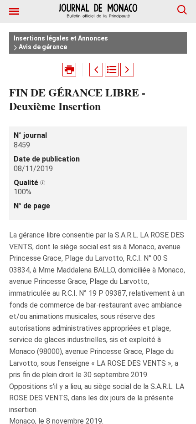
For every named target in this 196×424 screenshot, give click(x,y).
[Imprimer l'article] (69, 69)
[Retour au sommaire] (112, 69)
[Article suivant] (127, 69)
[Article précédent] (96, 69)
